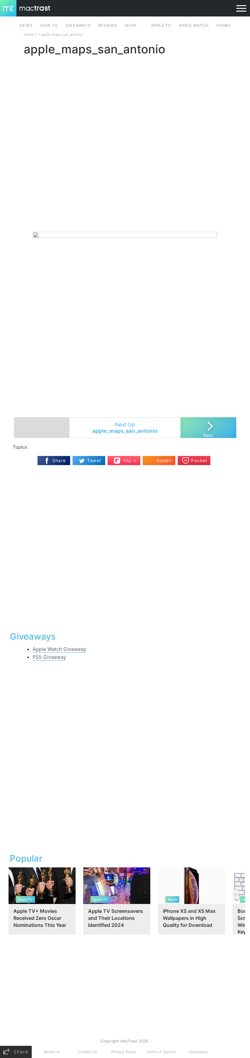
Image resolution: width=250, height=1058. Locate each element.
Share (59, 460)
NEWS (26, 25)
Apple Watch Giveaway (59, 649)
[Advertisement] (125, 214)
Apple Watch (194, 25)
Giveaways (198, 1051)
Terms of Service (161, 1051)
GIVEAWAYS (78, 25)
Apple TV (161, 25)
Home (29, 34)
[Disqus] (125, 547)
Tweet (94, 460)
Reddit (164, 460)
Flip (126, 458)
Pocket (199, 460)
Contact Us (87, 1051)
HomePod (227, 25)
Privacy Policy (123, 1051)
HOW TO (49, 25)
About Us (52, 1051)
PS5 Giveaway (49, 657)
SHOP (131, 25)
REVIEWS (107, 25)
